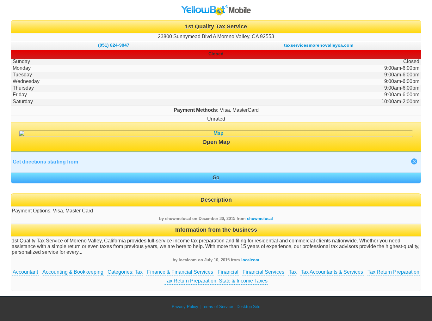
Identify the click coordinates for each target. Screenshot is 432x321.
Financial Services (263, 272)
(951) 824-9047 (113, 45)
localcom (250, 260)
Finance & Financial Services (180, 272)
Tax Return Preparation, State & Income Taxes (216, 280)
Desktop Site (248, 306)
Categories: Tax (125, 272)
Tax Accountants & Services (332, 272)
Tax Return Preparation (393, 272)
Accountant (25, 272)
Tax (293, 272)
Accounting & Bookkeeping (72, 272)
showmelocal (260, 218)
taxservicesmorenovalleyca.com (318, 45)
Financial (228, 272)
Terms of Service (217, 306)
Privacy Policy (185, 306)
